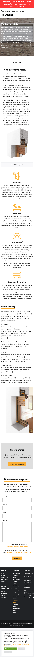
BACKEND (30, 623)
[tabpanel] (17, 114)
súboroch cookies (16, 644)
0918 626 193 (7, 11)
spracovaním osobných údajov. (17, 546)
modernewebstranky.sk (17, 625)
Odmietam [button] (21, 648)
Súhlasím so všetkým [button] (10, 648)
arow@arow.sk (19, 11)
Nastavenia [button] (8, 652)
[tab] (17, 63)
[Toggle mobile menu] (32, 15)
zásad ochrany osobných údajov (15, 552)
